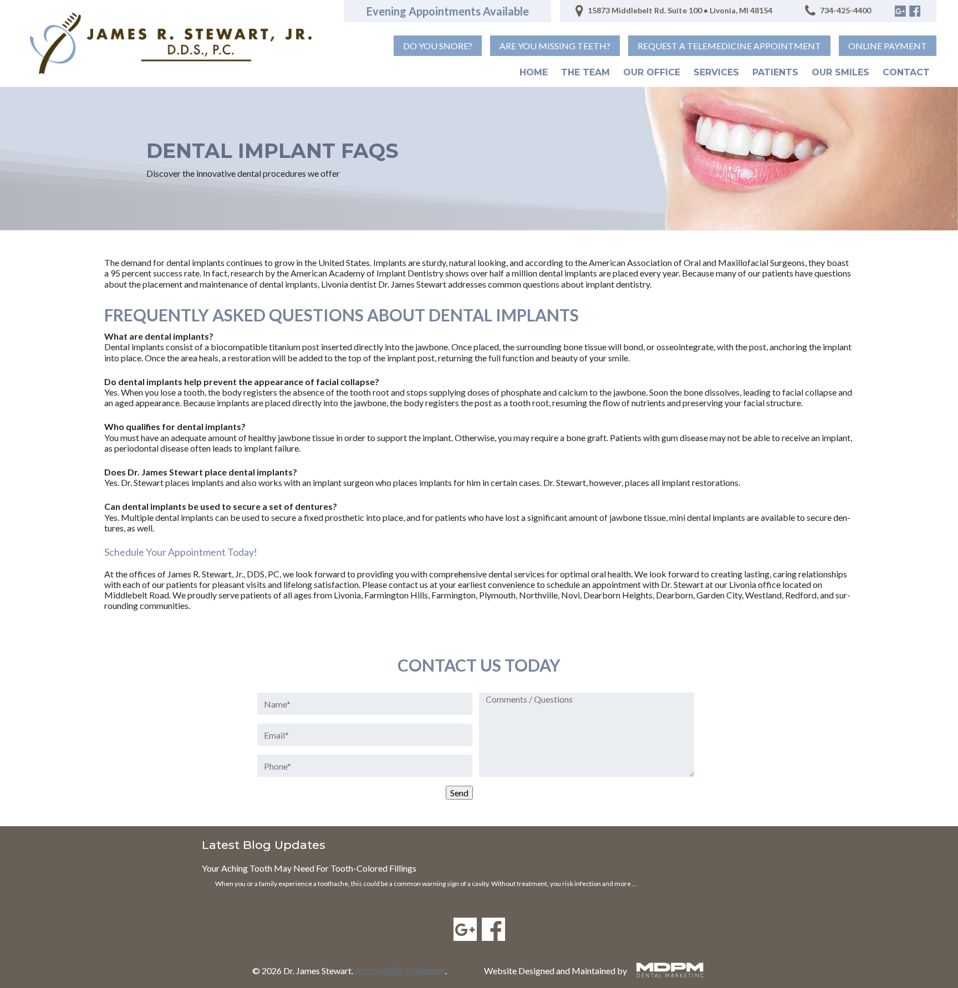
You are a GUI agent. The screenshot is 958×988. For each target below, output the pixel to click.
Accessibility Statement (400, 970)
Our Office (651, 72)
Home (533, 72)
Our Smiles (840, 72)
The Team (585, 72)
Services (716, 72)
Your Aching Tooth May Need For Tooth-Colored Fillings (309, 868)
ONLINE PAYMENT (887, 45)
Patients (775, 72)
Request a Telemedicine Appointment (729, 45)
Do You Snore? (437, 45)
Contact (906, 72)
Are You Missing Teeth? (555, 45)
